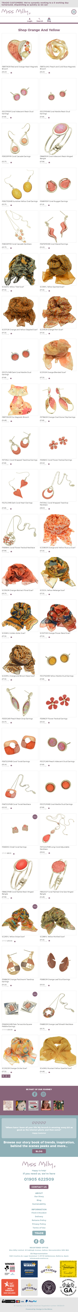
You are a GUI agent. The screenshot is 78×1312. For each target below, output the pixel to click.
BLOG (39, 1151)
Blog (39, 1200)
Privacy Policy (39, 1224)
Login (29, 21)
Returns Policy (39, 1220)
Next (9, 1076)
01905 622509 (39, 1179)
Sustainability (39, 1204)
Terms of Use (39, 1227)
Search (40, 21)
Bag (49, 20)
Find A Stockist (39, 1212)
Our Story (39, 1196)
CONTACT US (39, 1187)
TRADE (39, 1233)
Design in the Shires (44, 1309)
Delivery (39, 1216)
